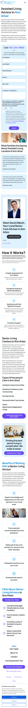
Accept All (14, 697)
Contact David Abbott (14, 667)
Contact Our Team (14, 453)
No (11, 108)
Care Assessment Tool (14, 661)
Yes (6, 108)
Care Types (14, 649)
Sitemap (8, 677)
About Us (14, 653)
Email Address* (7, 71)
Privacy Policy (12, 122)
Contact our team (14, 237)
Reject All (14, 705)
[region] (14, 696)
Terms (14, 681)
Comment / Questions (9, 90)
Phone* (4, 77)
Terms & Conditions (18, 121)
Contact (14, 657)
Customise (14, 701)
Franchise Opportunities (14, 671)
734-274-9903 (16, 47)
